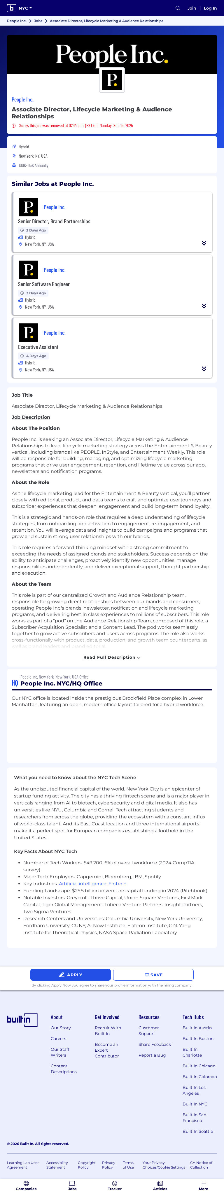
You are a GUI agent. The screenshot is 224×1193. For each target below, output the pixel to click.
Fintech (117, 883)
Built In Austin (197, 1027)
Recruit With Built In (108, 1030)
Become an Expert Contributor (107, 1050)
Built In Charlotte (192, 1052)
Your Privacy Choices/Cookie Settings (164, 1164)
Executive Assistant (38, 346)
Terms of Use (128, 1164)
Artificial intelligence (82, 883)
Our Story (61, 1027)
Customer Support (149, 1030)
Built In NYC (195, 1104)
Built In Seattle (198, 1131)
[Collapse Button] (204, 243)
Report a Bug (152, 1055)
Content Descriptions (64, 1068)
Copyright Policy (87, 1164)
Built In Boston (198, 1038)
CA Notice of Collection (201, 1164)
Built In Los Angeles (194, 1090)
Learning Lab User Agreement (23, 1164)
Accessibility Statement (57, 1164)
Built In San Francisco (194, 1117)
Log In (210, 8)
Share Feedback (155, 1044)
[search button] (178, 8)
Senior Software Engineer (44, 283)
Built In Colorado (200, 1076)
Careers (58, 1038)
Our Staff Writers (60, 1052)
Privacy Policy (108, 1164)
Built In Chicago (199, 1066)
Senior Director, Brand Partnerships (54, 221)
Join (192, 8)
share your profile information (121, 985)
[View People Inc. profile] (112, 54)
